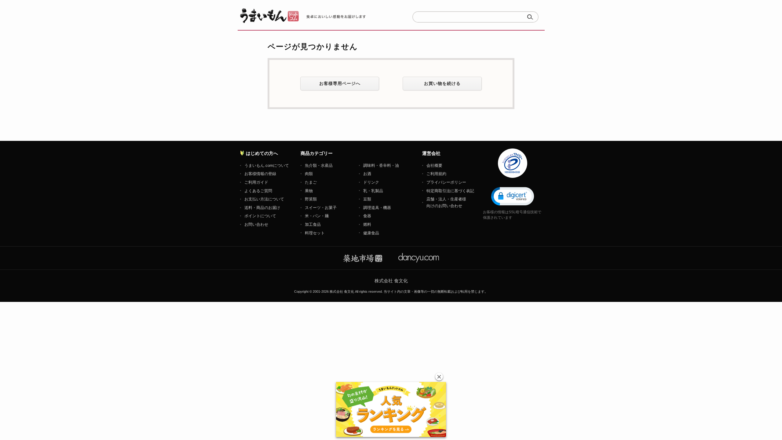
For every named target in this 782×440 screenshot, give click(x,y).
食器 (367, 216)
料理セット (315, 233)
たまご (311, 182)
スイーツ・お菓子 (321, 207)
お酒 (367, 173)
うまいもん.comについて (266, 165)
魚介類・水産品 (319, 165)
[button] (512, 195)
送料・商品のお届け (262, 207)
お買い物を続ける (442, 83)
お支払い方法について (264, 199)
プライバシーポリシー (446, 182)
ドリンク (371, 182)
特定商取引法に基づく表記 (450, 191)
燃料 (367, 224)
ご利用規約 (436, 173)
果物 (309, 191)
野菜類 (311, 199)
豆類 (367, 199)
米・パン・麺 (317, 216)
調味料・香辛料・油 (381, 165)
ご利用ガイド (256, 182)
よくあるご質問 (258, 191)
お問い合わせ (256, 224)
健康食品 (371, 233)
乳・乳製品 (373, 191)
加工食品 (313, 224)
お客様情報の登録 (260, 173)
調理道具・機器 (377, 207)
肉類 (309, 173)
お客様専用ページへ (339, 83)
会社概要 (434, 165)
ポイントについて (260, 216)
